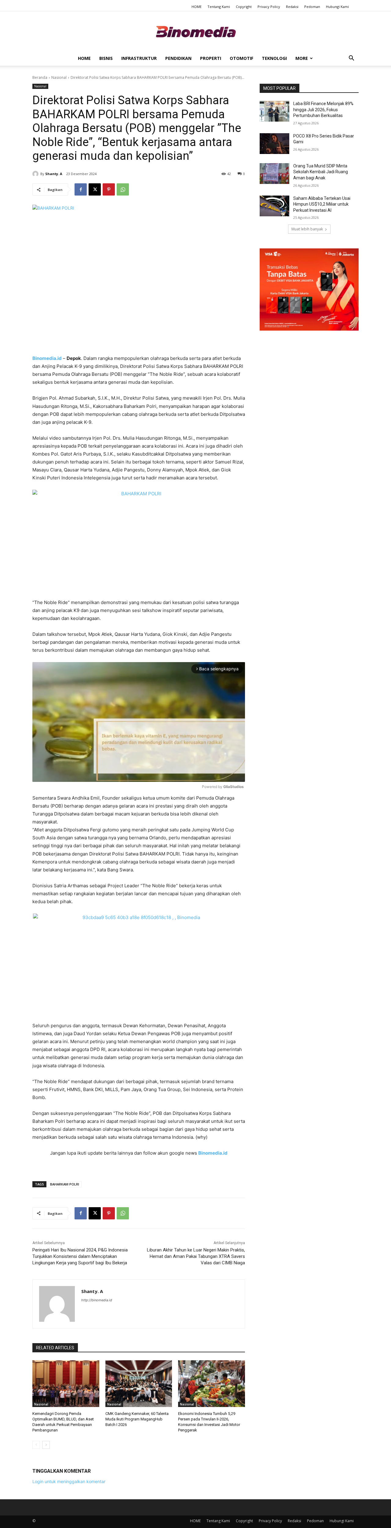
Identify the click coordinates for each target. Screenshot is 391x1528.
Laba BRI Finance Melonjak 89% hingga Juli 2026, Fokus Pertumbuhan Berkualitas (323, 109)
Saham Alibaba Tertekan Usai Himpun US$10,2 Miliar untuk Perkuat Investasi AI (321, 204)
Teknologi (274, 58)
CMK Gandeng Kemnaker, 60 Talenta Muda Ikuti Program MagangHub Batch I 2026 (137, 1419)
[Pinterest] (109, 189)
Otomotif (241, 58)
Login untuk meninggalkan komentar (68, 1481)
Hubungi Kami (337, 6)
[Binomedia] (195, 31)
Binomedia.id (213, 1153)
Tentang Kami (218, 6)
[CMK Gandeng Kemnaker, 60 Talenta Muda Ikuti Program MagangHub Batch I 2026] (138, 1383)
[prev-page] (36, 1445)
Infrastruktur (139, 58)
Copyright (244, 6)
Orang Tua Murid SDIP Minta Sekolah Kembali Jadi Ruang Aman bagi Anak (320, 171)
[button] (351, 59)
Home (84, 58)
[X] (95, 189)
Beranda (39, 77)
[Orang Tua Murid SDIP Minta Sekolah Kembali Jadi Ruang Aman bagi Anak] (274, 173)
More (301, 58)
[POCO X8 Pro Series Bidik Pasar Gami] (274, 143)
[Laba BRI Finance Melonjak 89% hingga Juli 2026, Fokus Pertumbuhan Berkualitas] (274, 111)
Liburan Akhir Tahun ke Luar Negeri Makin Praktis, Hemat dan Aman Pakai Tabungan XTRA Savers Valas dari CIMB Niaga (196, 1256)
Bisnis (106, 58)
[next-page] (46, 1445)
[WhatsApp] (123, 189)
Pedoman (312, 6)
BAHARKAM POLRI (64, 1184)
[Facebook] (81, 189)
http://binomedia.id (96, 1300)
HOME (197, 6)
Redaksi (292, 6)
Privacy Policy (269, 6)
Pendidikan (178, 58)
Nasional (59, 77)
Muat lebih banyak (307, 229)
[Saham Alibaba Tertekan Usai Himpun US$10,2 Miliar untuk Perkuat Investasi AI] (274, 206)
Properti (210, 58)
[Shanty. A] (36, 174)
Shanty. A (53, 173)
